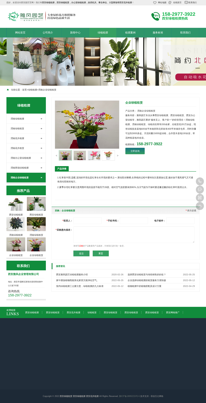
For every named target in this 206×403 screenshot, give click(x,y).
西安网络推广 (173, 312)
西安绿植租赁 (53, 312)
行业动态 (43, 372)
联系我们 (192, 2)
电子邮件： (160, 220)
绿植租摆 (103, 32)
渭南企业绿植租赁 (47, 89)
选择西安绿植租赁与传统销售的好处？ (147, 274)
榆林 (114, 344)
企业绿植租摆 (103, 368)
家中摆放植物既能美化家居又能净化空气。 (77, 280)
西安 (33, 344)
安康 (126, 344)
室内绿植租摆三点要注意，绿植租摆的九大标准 (79, 286)
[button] (56, 155)
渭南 (79, 344)
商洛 (137, 344)
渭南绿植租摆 (17, 118)
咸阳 (68, 344)
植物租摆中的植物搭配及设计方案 (144, 286)
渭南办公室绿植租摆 (21, 158)
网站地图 (162, 2)
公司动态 (43, 368)
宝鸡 (56, 344)
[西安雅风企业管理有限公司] (49, 16)
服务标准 (158, 32)
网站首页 (20, 32)
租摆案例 (130, 32)
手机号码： (113, 220)
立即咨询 (135, 151)
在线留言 (177, 2)
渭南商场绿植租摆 (20, 167)
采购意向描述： (64, 230)
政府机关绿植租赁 (106, 377)
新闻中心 (75, 32)
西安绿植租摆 (32, 312)
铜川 (45, 344)
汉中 (103, 344)
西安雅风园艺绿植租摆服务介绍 (72, 274)
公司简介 (48, 32)
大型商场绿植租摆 (106, 372)
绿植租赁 (92, 312)
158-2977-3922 (200, 181)
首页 (24, 89)
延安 (91, 344)
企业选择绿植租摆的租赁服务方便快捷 (147, 280)
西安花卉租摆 (73, 312)
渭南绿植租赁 (17, 128)
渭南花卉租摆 (17, 138)
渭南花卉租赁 (17, 148)
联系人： (67, 220)
